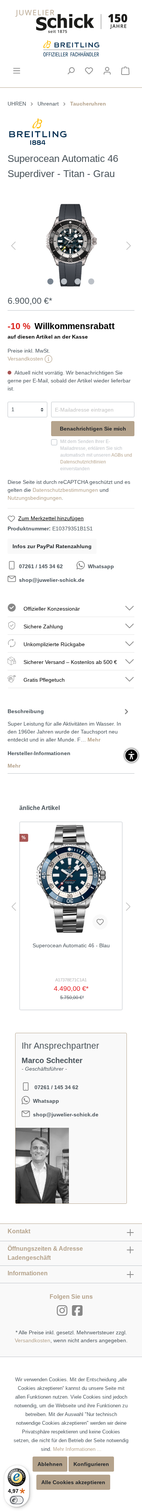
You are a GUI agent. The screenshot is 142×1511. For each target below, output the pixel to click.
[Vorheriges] (13, 245)
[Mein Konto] (107, 70)
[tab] (69, 724)
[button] (131, 755)
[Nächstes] (128, 245)
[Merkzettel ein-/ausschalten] (100, 922)
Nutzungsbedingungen (35, 498)
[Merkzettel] (89, 70)
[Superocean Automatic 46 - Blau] (71, 879)
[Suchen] (71, 70)
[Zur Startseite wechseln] (71, 21)
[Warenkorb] (125, 70)
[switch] (16, 1500)
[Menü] (17, 70)
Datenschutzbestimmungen (65, 490)
